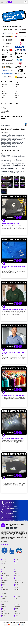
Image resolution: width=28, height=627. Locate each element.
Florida (3, 107)
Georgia (4, 108)
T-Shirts (3, 95)
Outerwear (4, 89)
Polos (16, 91)
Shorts (3, 91)
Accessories (4, 84)
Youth (3, 97)
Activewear (17, 84)
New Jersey (5, 110)
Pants (16, 89)
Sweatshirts (4, 93)
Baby (3, 86)
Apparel (16, 97)
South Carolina (5, 111)
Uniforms (17, 95)
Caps (3, 88)
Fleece (16, 93)
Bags (16, 86)
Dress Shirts (17, 88)
